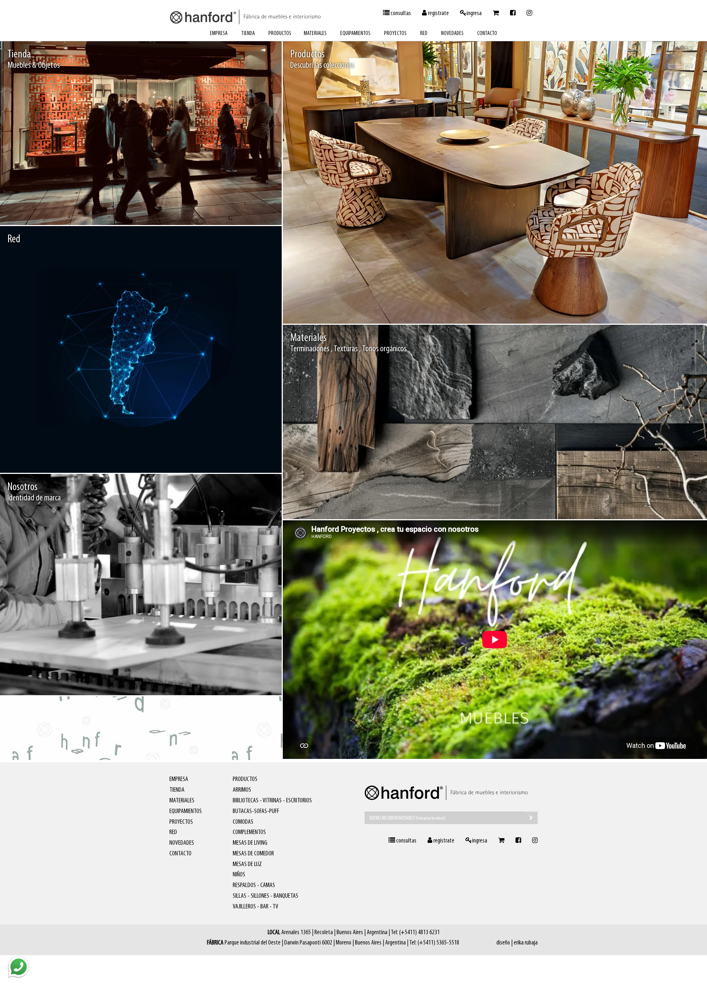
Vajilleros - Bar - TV (255, 907)
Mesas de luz (247, 864)
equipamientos (355, 33)
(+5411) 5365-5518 (438, 943)
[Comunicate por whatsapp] (18, 967)
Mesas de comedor (650, 307)
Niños (239, 875)
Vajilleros (683, 307)
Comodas (243, 822)
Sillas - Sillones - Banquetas (265, 896)
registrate (438, 13)
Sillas (620, 307)
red (424, 33)
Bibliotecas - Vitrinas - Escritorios (272, 801)
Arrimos (242, 790)
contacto (487, 33)
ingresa (474, 13)
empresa (219, 33)
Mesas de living (250, 843)
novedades (452, 33)
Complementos (249, 832)
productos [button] (279, 33)
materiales (315, 33)
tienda (248, 33)
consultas (400, 13)
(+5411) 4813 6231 (419, 932)
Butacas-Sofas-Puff (256, 811)
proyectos (395, 33)
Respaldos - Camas (254, 885)
